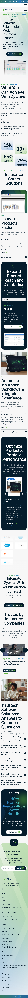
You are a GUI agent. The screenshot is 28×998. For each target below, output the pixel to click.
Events (4, 962)
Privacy (4, 931)
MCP (3, 901)
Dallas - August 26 (8, 916)
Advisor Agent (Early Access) (11, 908)
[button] (5, 493)
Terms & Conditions (8, 928)
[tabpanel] (14, 325)
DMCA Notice (6, 938)
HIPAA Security (7, 941)
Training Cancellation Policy (11, 935)
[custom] (12, 996)
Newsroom (5, 988)
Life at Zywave (6, 984)
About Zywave (6, 978)
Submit (19, 868)
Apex (3, 897)
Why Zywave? (6, 981)
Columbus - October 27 (9, 919)
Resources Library (8, 956)
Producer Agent (7, 904)
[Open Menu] (25, 5)
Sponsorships (6, 991)
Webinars (5, 959)
